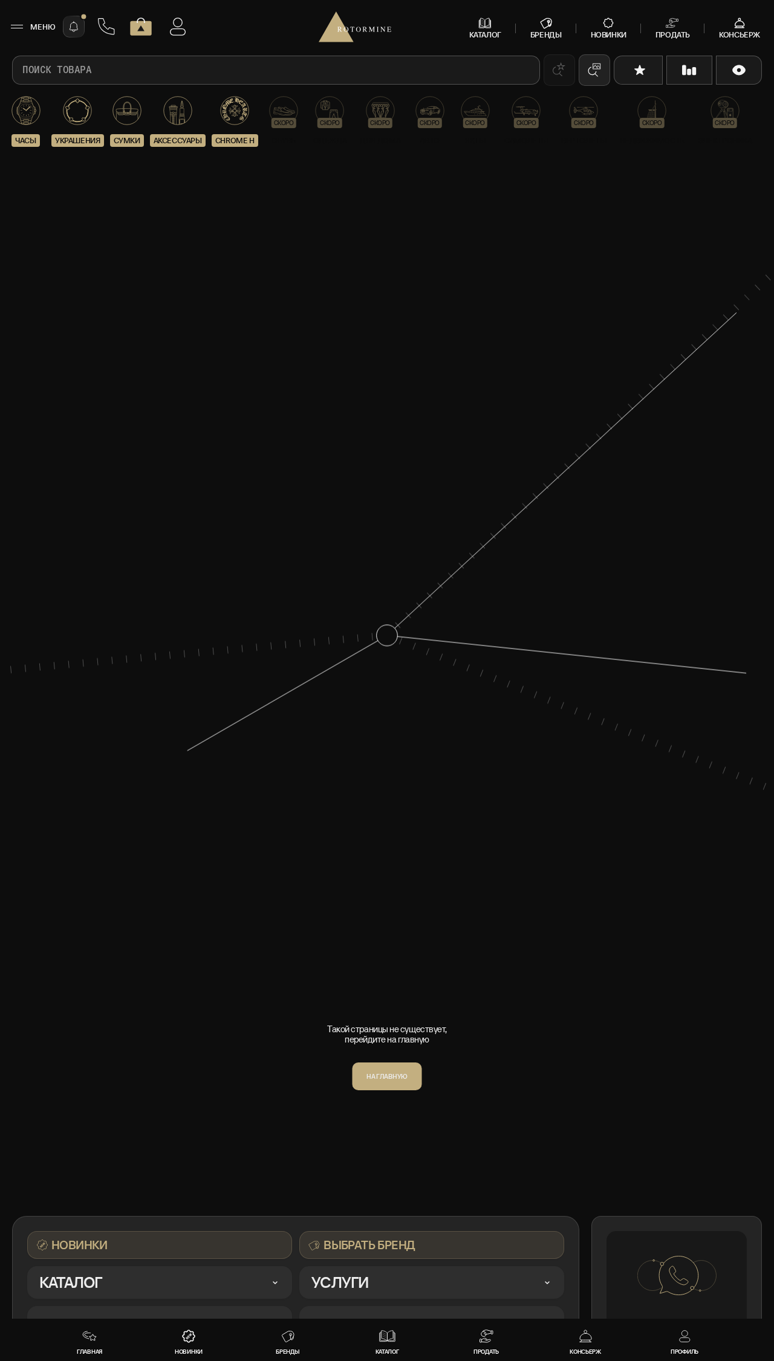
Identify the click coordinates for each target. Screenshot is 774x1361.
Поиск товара (56, 70)
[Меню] (16, 27)
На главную (387, 1076)
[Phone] (106, 26)
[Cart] (141, 27)
